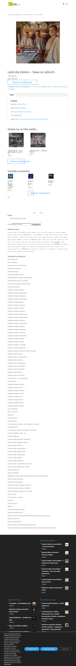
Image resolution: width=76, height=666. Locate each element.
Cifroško (30, 237)
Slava (65, 87)
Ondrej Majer (12, 494)
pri (38, 249)
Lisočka (63, 242)
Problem (10, 500)
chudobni (65, 237)
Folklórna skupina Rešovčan (16, 332)
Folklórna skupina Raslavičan (17, 329)
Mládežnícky (53, 249)
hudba (19, 239)
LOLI (43, 235)
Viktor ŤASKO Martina (14, 522)
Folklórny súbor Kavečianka (16, 363)
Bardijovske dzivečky (14, 268)
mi (19, 237)
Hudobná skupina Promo (16, 400)
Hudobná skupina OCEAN (16, 394)
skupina (26, 235)
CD (52, 87)
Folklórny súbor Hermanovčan (17, 357)
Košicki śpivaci (12, 421)
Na (37, 244)
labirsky (56, 87)
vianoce (39, 232)
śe (48, 249)
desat (33, 249)
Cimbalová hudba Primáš (16, 275)
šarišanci (57, 246)
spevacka (23, 246)
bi (46, 249)
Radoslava (35, 237)
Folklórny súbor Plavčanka (16, 369)
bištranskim (10, 235)
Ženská (29, 242)
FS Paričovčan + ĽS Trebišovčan (18, 378)
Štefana (15, 249)
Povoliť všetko (32, 649)
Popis (12, 95)
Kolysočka (18, 246)
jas (54, 246)
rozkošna (44, 237)
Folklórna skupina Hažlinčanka (17, 299)
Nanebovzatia (50, 237)
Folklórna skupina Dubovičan (17, 296)
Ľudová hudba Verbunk (15, 457)
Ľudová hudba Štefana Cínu (16, 451)
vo (8, 89)
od (29, 244)
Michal (9, 244)
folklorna (34, 239)
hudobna (59, 239)
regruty (9, 239)
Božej (15, 235)
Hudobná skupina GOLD (15, 387)
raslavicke (65, 244)
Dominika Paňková (14, 287)
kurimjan (14, 232)
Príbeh (60, 237)
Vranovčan (20, 244)
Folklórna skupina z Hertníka (17, 345)
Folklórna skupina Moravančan (17, 314)
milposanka (46, 242)
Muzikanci (31, 251)
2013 (18, 232)
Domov (10, 14)
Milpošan (40, 246)
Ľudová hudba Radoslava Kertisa (18, 442)
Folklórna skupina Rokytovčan (17, 336)
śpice (9, 237)
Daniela (9, 232)
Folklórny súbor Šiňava (15, 372)
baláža (16, 237)
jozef (51, 246)
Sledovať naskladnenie (22, 82)
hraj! (36, 246)
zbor (28, 246)
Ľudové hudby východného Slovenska (20, 464)
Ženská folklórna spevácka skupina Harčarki (21, 525)
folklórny (22, 232)
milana (13, 246)
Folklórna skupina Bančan (16, 290)
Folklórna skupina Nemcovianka (18, 317)
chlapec (39, 239)
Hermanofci (48, 244)
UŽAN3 (54, 239)
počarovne (32, 246)
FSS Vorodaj (11, 381)
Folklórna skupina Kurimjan (16, 305)
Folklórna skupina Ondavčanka (17, 323)
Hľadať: (10, 224)
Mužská (55, 235)
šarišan (47, 235)
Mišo (35, 244)
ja (27, 244)
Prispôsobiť (65, 649)
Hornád (43, 239)
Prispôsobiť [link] (7, 664)
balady (26, 237)
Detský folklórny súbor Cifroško (18, 281)
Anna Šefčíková (12, 262)
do (57, 249)
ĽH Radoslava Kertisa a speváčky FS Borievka (22, 430)
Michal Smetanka (13, 473)
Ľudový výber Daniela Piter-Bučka (18, 467)
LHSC (39, 237)
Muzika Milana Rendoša (15, 479)
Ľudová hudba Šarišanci (15, 445)
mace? (13, 242)
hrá (42, 232)
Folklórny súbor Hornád (15, 360)
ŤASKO (14, 251)
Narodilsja (61, 249)
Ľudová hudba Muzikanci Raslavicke (19, 439)
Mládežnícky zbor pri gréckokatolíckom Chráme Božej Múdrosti (28, 476)
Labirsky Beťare (17, 14)
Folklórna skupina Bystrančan (17, 293)
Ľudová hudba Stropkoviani (16, 455)
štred (44, 244)
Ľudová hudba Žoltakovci (16, 461)
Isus (51, 239)
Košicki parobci (12, 418)
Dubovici (10, 251)
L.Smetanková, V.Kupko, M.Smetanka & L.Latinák (23, 424)
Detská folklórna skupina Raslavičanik (20, 278)
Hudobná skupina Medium (16, 390)
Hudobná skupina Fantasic (16, 384)
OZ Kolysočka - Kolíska (15, 497)
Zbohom (58, 232)
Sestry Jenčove (12, 503)
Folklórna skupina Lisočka (16, 308)
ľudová (39, 235)
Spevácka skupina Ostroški (16, 509)
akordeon (14, 239)
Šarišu (9, 242)
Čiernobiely (19, 235)
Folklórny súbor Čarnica (15, 354)
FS (22, 239)
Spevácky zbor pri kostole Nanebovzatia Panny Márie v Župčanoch (29, 516)
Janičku (34, 242)
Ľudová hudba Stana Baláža (22, 112)
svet (36, 249)
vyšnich (12, 89)
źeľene (66, 239)
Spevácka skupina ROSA (15, 512)
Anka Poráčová (12, 259)
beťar (61, 244)
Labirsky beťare (22, 104)
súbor (28, 249)
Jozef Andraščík (12, 409)
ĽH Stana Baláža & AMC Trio (17, 433)
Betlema (50, 232)
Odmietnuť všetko (49, 649)
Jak (63, 239)
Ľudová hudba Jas (13, 436)
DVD (32, 244)
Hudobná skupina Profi (15, 396)
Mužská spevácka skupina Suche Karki (20, 491)
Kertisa (40, 244)
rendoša (52, 242)
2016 (26, 242)
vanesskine (19, 251)
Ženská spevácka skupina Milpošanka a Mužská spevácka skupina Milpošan (32, 528)
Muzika (46, 232)
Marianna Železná (13, 470)
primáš (22, 237)
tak (29, 239)
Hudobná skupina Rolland (16, 406)
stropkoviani (25, 251)
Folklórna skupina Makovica (16, 311)
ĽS (62, 235)
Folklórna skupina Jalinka (15, 302)
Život (31, 235)
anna (62, 246)
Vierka (44, 246)
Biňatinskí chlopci (13, 271)
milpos (9, 246)
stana (22, 242)
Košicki (25, 244)
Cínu (19, 249)
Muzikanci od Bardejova (15, 482)
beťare (48, 87)
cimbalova (56, 237)
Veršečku (14, 244)
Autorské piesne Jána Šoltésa (17, 265)
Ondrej (48, 239)
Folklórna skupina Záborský (16, 348)
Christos (66, 235)
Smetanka (10, 249)
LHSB (61, 87)
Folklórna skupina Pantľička (16, 326)
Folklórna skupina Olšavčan (16, 320)
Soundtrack (43, 249)
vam (53, 244)
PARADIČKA (63, 232)
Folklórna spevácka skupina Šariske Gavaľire (22, 351)
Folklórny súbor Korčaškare (16, 366)
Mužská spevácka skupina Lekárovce (19, 485)
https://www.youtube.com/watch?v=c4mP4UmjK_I (32, 119)
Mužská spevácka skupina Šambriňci (19, 488)
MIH (42, 242)
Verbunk (26, 239)
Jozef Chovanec (13, 412)
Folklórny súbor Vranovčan (16, 375)
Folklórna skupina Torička (16, 342)
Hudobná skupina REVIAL (16, 403)
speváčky (34, 232)
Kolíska (66, 249)
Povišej (51, 235)
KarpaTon (17, 242)
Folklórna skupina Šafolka (16, 339)
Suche (12, 237)
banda (59, 235)
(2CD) (48, 246)
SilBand (10, 506)
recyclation (28, 232)
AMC (54, 232)
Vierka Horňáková (13, 519)
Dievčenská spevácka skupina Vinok (19, 284)
